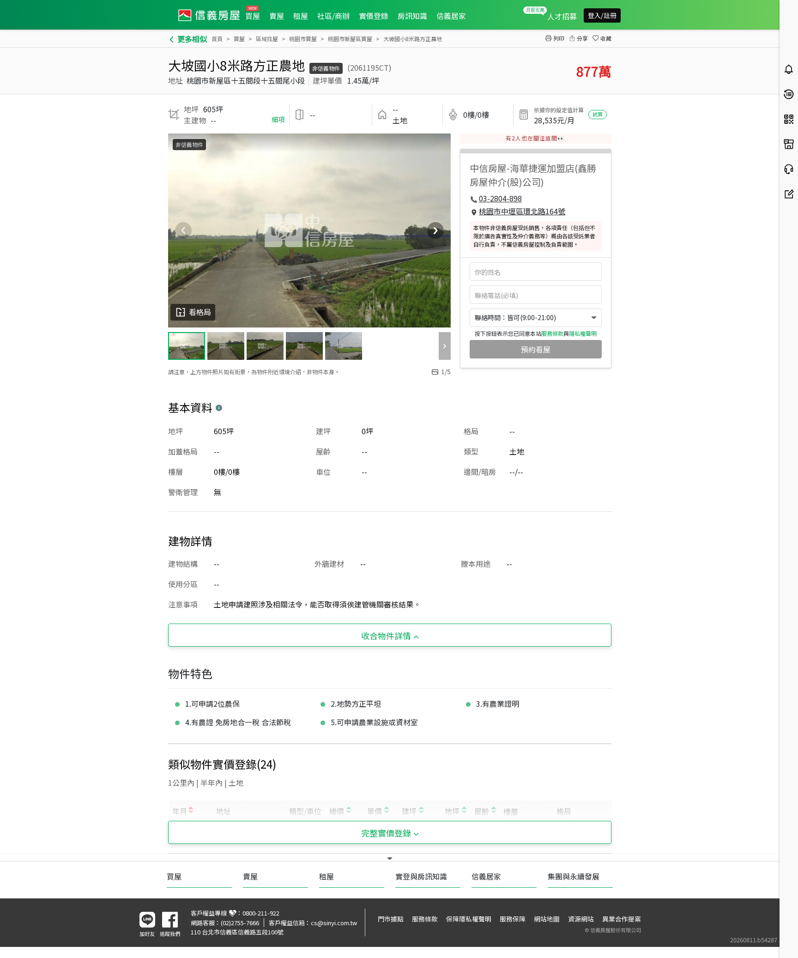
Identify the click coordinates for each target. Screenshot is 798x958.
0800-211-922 (260, 913)
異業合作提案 (621, 918)
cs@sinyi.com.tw (334, 922)
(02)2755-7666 (240, 922)
